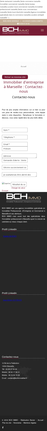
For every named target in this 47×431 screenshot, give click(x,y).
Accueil (40, 420)
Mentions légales (30, 422)
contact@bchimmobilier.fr (17, 378)
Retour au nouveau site (15, 77)
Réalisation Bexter (28, 420)
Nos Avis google (11, 21)
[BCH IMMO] (16, 30)
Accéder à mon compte (32, 21)
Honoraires (17, 422)
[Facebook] (2, 427)
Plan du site (6, 422)
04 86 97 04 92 (24, 23)
